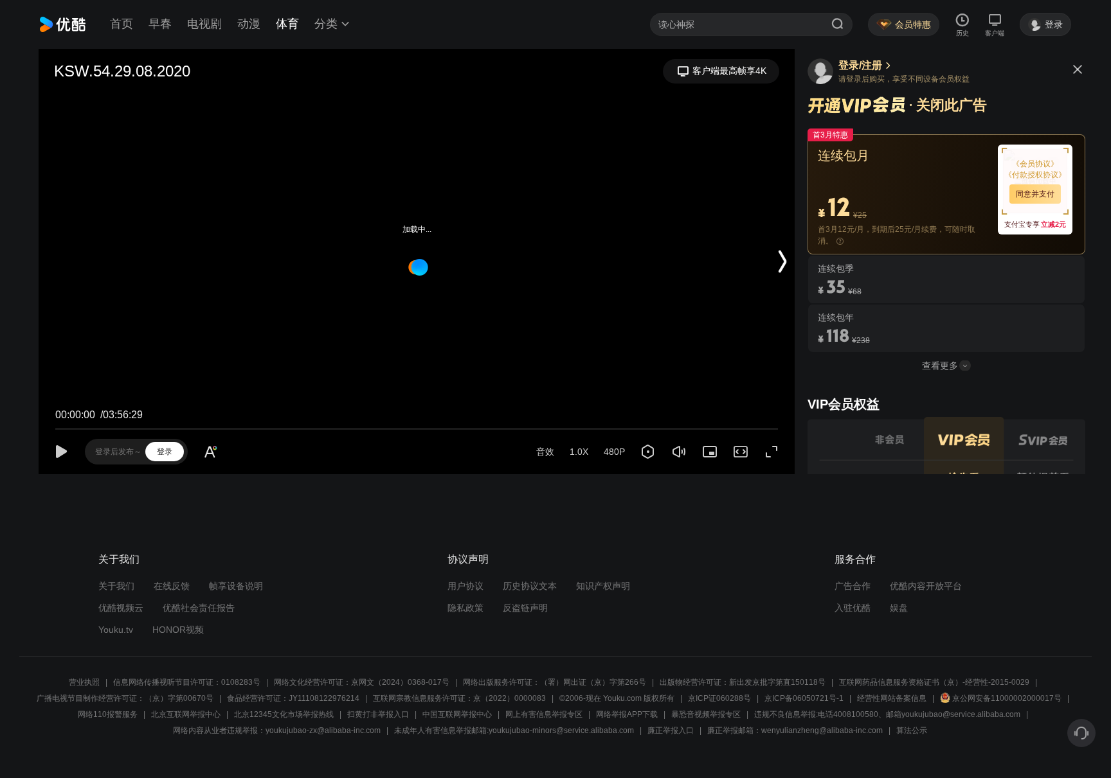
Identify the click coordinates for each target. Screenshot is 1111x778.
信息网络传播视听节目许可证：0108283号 (186, 682)
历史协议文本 (530, 586)
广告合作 (853, 586)
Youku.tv (115, 629)
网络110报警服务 (108, 714)
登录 (164, 451)
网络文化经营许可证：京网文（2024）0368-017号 (361, 682)
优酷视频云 (120, 608)
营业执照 (84, 682)
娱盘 (899, 608)
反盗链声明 (525, 608)
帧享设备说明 (236, 586)
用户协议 (465, 586)
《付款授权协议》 (1035, 174)
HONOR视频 (178, 629)
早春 (160, 23)
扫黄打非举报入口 (378, 714)
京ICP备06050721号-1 (804, 698)
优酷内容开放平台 (926, 586)
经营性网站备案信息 (891, 698)
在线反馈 (172, 586)
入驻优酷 (853, 608)
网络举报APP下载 (627, 714)
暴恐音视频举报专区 (706, 714)
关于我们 (116, 586)
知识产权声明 (603, 586)
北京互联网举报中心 (186, 714)
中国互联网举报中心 (457, 714)
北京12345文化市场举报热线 (284, 714)
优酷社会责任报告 (199, 608)
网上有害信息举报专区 (544, 714)
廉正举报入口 (670, 730)
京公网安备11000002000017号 (1006, 698)
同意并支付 (1035, 194)
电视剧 (204, 23)
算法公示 (911, 730)
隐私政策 (465, 608)
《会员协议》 (1035, 163)
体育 (287, 23)
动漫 (248, 23)
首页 (121, 23)
